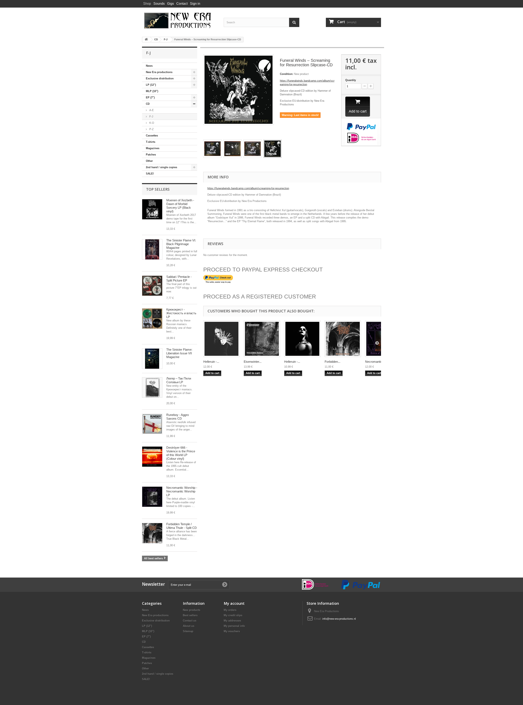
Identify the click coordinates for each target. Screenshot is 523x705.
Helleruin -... (211, 361)
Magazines (152, 148)
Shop (147, 3)
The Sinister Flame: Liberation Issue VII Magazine (179, 353)
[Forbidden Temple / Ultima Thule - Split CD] (152, 533)
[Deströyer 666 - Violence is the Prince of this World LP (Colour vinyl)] (152, 456)
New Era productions (159, 72)
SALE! (150, 173)
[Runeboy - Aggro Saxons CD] (152, 424)
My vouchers (232, 631)
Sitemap (188, 631)
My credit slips (233, 615)
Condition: (286, 73)
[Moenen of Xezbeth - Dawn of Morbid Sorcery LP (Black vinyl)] (152, 209)
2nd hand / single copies (161, 167)
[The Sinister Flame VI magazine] (152, 249)
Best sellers (190, 615)
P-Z (151, 129)
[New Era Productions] (180, 21)
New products (191, 610)
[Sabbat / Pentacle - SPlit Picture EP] (152, 286)
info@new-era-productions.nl (339, 618)
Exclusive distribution (160, 78)
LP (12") (151, 84)
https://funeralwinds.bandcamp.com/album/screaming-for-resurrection (248, 188)
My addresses (232, 620)
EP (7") (150, 97)
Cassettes (152, 135)
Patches (151, 154)
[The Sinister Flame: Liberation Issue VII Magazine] (152, 358)
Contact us (189, 620)
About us (188, 625)
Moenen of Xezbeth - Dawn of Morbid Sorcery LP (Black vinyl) (180, 205)
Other (149, 160)
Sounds (159, 3)
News (149, 65)
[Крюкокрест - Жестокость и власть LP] (152, 318)
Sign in (195, 3)
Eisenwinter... (253, 361)
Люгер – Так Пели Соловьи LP (178, 380)
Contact (182, 3)
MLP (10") (152, 91)
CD (148, 103)
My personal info (234, 625)
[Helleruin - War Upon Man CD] (221, 339)
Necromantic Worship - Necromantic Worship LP (181, 491)
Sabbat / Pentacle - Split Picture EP (179, 278)
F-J (151, 116)
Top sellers (158, 189)
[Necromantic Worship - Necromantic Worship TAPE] (152, 497)
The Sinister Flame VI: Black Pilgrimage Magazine (181, 244)
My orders (230, 610)
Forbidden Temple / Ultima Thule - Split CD (181, 525)
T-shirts (150, 141)
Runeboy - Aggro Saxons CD (177, 416)
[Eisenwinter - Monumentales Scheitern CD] (262, 339)
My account (234, 603)
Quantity (350, 80)
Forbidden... (332, 361)
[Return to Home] (146, 39)
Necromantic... (375, 361)
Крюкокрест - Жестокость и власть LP (181, 313)
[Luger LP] (152, 387)
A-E (151, 110)
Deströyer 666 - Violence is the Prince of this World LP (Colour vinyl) (180, 453)
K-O (151, 122)
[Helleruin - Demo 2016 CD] (302, 339)
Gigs (170, 3)
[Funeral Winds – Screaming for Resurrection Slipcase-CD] (212, 149)
